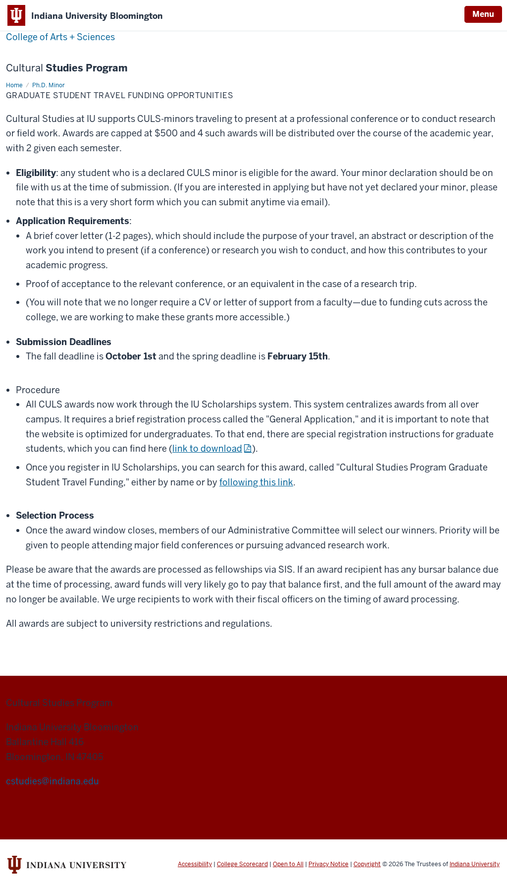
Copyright (367, 864)
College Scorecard (242, 864)
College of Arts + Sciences (60, 37)
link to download (207, 448)
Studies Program (67, 68)
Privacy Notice (328, 864)
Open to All (288, 864)
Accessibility (195, 864)
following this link (256, 482)
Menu (483, 14)
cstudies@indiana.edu (52, 781)
